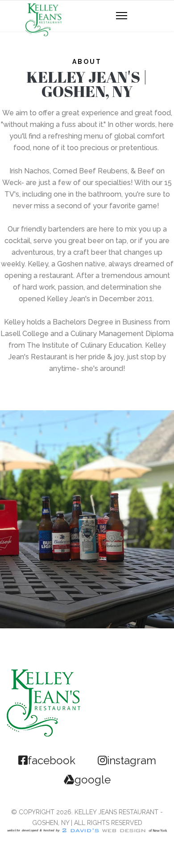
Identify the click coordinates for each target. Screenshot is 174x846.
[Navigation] (121, 16)
